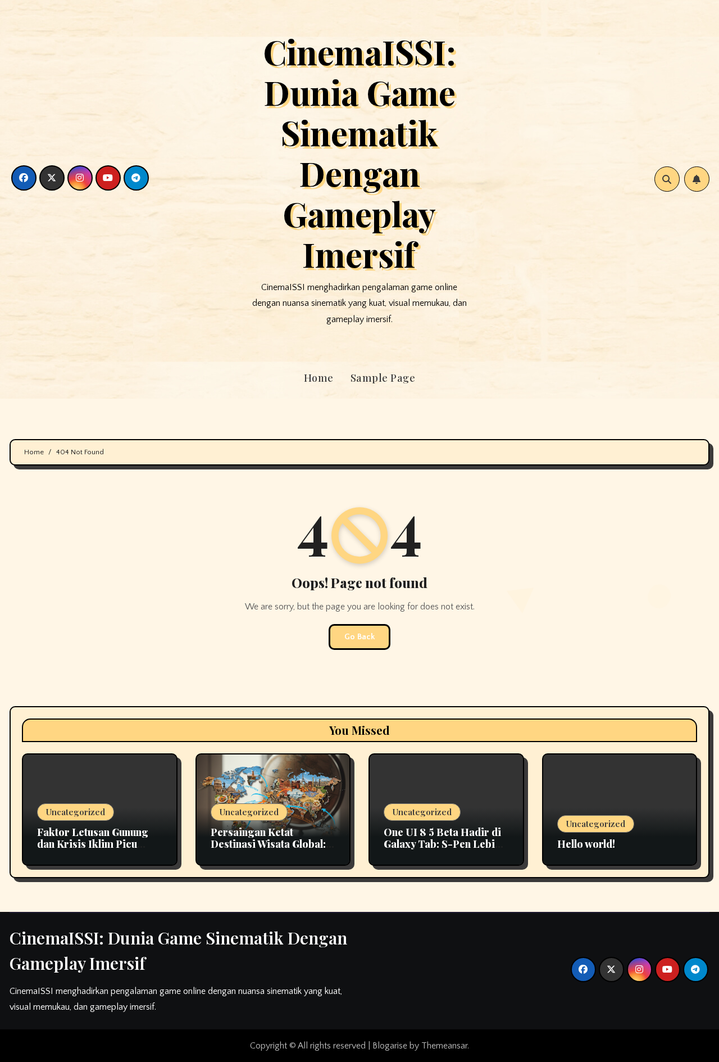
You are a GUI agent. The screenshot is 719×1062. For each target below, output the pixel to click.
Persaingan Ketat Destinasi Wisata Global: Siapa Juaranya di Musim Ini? (270, 850)
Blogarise (389, 1046)
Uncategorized (75, 811)
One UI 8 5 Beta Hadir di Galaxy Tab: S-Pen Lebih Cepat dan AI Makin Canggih (442, 850)
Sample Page (383, 378)
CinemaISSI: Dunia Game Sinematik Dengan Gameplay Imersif (359, 152)
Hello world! (586, 844)
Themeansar (444, 1046)
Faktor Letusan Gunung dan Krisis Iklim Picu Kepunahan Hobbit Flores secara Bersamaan (98, 850)
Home (319, 378)
